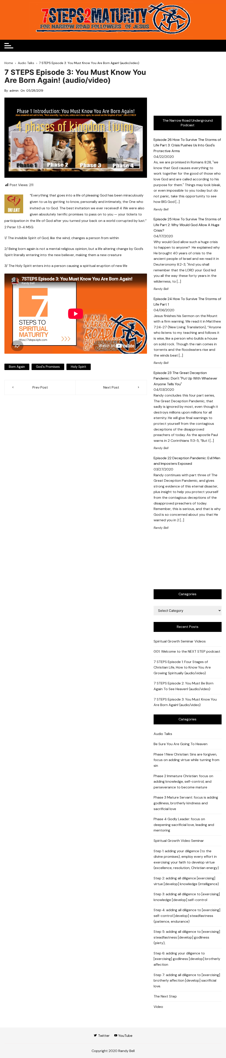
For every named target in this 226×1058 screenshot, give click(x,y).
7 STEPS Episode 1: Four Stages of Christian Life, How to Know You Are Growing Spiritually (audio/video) (182, 667)
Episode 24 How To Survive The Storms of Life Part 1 (187, 302)
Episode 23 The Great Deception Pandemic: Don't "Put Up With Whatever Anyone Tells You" (185, 378)
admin (14, 91)
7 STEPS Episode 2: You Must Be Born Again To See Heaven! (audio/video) (183, 686)
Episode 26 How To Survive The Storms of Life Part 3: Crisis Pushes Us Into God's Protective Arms (187, 145)
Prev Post (40, 387)
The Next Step (165, 996)
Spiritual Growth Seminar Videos (180, 641)
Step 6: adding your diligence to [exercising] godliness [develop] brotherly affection (187, 959)
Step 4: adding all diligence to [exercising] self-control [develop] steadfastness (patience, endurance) (187, 916)
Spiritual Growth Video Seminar (179, 840)
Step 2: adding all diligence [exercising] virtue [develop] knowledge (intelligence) (186, 881)
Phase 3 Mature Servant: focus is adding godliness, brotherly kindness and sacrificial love (186, 803)
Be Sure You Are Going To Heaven (180, 744)
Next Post (111, 387)
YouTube (124, 1035)
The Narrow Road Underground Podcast (187, 122)
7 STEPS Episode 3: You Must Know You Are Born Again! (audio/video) (185, 702)
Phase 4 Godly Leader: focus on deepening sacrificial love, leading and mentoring (184, 825)
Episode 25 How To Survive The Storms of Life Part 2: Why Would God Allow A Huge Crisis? (187, 225)
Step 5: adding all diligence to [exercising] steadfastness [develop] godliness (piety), (187, 937)
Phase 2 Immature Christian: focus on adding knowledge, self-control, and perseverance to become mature (183, 782)
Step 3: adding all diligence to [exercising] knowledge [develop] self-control (187, 897)
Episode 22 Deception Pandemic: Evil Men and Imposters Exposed (187, 461)
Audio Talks (163, 733)
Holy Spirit (78, 367)
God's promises (48, 367)
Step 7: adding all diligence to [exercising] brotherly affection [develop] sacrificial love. (187, 980)
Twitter (103, 1035)
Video (158, 1006)
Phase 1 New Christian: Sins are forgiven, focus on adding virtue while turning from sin (186, 760)
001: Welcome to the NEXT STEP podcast (187, 651)
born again (17, 367)
